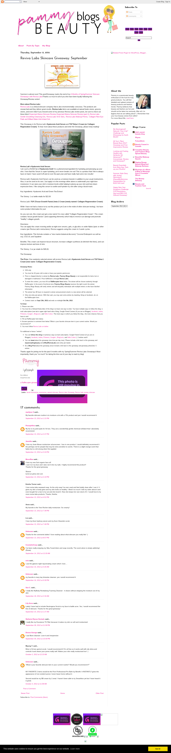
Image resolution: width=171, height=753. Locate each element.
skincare (92, 392)
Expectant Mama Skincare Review (42, 114)
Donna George (31, 632)
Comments (132, 16)
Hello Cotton (48, 314)
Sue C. (28, 587)
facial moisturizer (32, 392)
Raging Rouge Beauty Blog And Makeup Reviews (142, 164)
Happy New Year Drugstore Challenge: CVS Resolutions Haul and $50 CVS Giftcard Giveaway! (121, 191)
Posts (130, 12)
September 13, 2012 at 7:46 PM (37, 524)
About (21, 46)
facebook (95, 311)
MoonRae (29, 459)
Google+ (30, 314)
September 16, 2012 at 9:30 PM (37, 580)
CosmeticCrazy (31, 545)
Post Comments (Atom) (39, 697)
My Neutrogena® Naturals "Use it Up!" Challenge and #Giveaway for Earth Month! (120, 133)
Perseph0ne (30, 425)
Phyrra (137, 137)
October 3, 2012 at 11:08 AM (36, 684)
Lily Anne (29, 603)
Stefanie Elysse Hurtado (35, 619)
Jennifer (29, 441)
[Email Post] (31, 390)
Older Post (100, 693)
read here (130, 118)
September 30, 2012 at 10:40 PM (38, 639)
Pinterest (23, 314)
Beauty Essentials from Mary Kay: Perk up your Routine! (120, 167)
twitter (101, 311)
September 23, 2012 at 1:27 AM (37, 612)
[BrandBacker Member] (78, 737)
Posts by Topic (33, 46)
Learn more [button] (75, 749)
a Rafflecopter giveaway (29, 382)
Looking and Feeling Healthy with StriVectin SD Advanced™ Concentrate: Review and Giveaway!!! (121, 156)
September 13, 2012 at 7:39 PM (37, 511)
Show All (148, 188)
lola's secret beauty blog (140, 133)
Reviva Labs (25, 107)
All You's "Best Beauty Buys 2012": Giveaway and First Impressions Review (120, 144)
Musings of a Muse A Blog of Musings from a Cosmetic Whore (142, 172)
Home (62, 693)
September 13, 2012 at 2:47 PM (37, 434)
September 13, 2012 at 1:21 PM (37, 418)
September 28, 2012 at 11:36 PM (38, 625)
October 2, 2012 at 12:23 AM (36, 654)
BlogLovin (37, 314)
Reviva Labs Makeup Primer (76, 117)
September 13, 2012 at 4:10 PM (37, 477)
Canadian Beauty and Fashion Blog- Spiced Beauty (142, 151)
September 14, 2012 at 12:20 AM (38, 553)
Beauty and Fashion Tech (140, 185)
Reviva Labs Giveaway (66, 392)
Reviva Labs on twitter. (41, 326)
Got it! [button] (157, 749)
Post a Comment (29, 689)
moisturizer (42, 392)
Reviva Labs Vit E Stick (55, 117)
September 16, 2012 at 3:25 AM (37, 567)
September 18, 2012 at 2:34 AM (37, 596)
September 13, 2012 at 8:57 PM (37, 538)
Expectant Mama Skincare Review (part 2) (73, 114)
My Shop (46, 46)
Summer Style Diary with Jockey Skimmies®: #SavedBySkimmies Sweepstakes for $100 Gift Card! (120, 178)
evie (27, 560)
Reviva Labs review (81, 392)
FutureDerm (139, 141)
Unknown (29, 531)
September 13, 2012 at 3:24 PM (37, 452)
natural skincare (52, 392)
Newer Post (25, 693)
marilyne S (30, 412)
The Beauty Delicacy (139, 179)
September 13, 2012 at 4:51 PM (37, 497)
